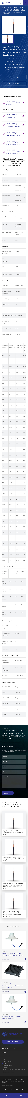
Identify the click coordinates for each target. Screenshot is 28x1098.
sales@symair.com (8, 746)
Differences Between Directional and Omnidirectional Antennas (12, 1017)
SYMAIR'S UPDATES (14, 927)
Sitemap (4, 1085)
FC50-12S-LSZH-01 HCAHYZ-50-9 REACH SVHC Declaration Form (13, 133)
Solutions (4, 1052)
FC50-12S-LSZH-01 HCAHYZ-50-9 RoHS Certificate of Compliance (13, 142)
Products (10, 8)
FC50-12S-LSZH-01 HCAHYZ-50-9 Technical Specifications (13, 102)
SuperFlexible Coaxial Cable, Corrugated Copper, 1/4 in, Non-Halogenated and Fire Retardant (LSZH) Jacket (12, 913)
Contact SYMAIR (15, 77)
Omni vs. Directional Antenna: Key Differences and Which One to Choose (12, 954)
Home (5, 8)
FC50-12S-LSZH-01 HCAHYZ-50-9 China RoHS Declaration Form (14, 115)
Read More (14, 959)
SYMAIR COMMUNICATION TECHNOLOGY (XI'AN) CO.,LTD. (13, 1080)
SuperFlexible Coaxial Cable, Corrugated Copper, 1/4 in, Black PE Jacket (13, 832)
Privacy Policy (10, 1085)
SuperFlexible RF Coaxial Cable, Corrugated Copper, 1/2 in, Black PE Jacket (13, 858)
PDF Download (14, 83)
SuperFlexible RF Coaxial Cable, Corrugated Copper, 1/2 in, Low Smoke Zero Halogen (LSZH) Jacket (13, 12)
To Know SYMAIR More (13, 1042)
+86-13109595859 (7, 1061)
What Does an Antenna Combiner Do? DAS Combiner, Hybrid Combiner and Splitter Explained (12, 985)
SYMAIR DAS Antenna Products (10, 1048)
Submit (7, 793)
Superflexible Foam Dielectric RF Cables (13, 9)
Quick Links (5, 1056)
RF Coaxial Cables (19, 8)
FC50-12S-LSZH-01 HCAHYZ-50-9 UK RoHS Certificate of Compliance (13, 151)
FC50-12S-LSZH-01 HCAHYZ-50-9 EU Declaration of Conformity (13, 124)
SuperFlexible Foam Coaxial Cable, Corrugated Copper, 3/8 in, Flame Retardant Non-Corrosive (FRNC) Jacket (13, 886)
